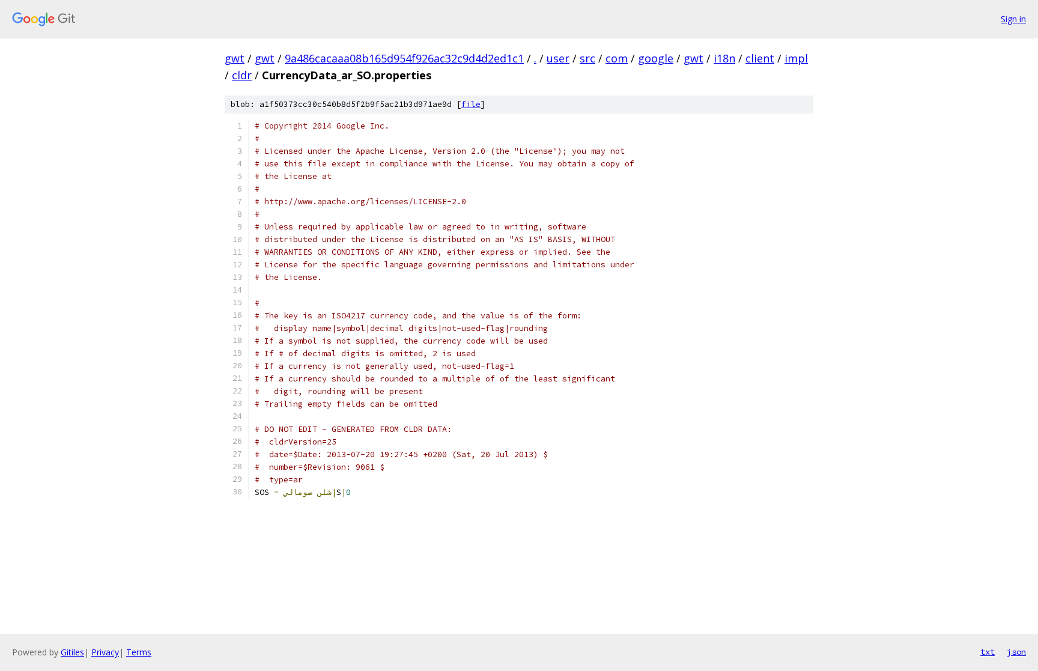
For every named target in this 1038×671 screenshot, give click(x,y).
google (655, 58)
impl (796, 58)
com (617, 58)
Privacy (105, 652)
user (558, 58)
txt (987, 651)
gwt (234, 58)
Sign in (1013, 19)
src (587, 58)
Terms (138, 652)
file (471, 104)
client (759, 58)
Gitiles (72, 652)
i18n (724, 58)
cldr (242, 75)
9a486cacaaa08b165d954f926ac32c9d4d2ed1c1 (404, 58)
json (1016, 651)
